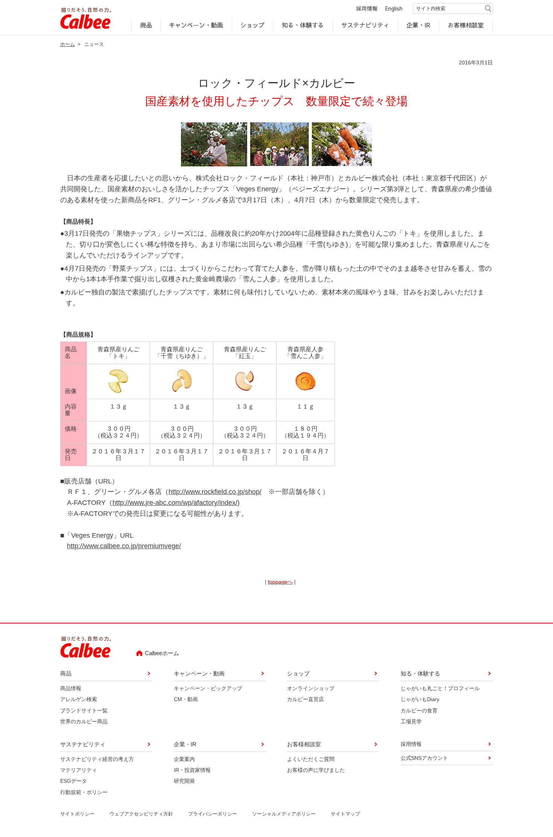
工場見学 (411, 721)
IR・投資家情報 (192, 770)
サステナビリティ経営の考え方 (97, 759)
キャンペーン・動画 (196, 25)
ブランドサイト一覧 (84, 710)
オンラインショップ (310, 688)
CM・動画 (186, 699)
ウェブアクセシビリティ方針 (141, 814)
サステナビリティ (365, 25)
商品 (146, 25)
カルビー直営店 (305, 699)
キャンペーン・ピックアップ (208, 688)
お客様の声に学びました (316, 770)
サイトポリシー (77, 814)
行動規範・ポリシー (84, 792)
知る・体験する (303, 25)
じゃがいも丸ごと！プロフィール (440, 688)
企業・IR (419, 25)
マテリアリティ (78, 770)
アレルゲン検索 (78, 699)
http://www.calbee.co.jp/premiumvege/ (124, 546)
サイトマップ (345, 814)
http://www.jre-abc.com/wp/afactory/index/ (174, 502)
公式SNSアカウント (424, 758)
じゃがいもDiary (420, 699)
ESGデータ (73, 781)
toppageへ (280, 582)
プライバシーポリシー (212, 814)
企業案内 (184, 759)
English (394, 8)
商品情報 (70, 688)
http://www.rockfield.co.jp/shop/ (215, 491)
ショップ (252, 25)
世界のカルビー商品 (84, 721)
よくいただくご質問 (310, 759)
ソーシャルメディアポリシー (284, 814)
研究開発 (184, 781)
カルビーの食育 (419, 710)
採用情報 (366, 8)
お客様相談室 (466, 25)
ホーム (67, 44)
